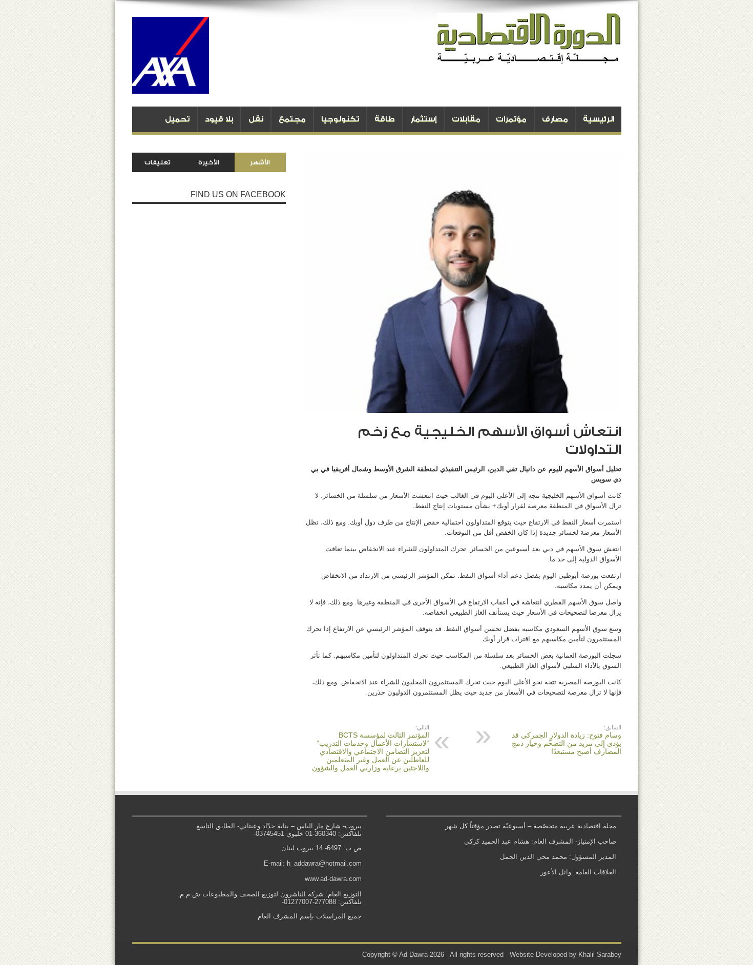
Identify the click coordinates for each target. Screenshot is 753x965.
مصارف (555, 119)
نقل (255, 119)
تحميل (177, 119)
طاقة (384, 119)
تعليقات (157, 162)
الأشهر (260, 162)
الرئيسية (598, 119)
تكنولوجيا (340, 119)
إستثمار (423, 119)
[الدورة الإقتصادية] (529, 56)
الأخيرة (208, 162)
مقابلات (466, 119)
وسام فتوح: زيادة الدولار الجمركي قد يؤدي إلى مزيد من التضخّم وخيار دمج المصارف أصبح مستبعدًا (566, 740)
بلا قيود (219, 119)
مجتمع (292, 119)
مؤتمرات (511, 119)
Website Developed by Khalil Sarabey (565, 954)
